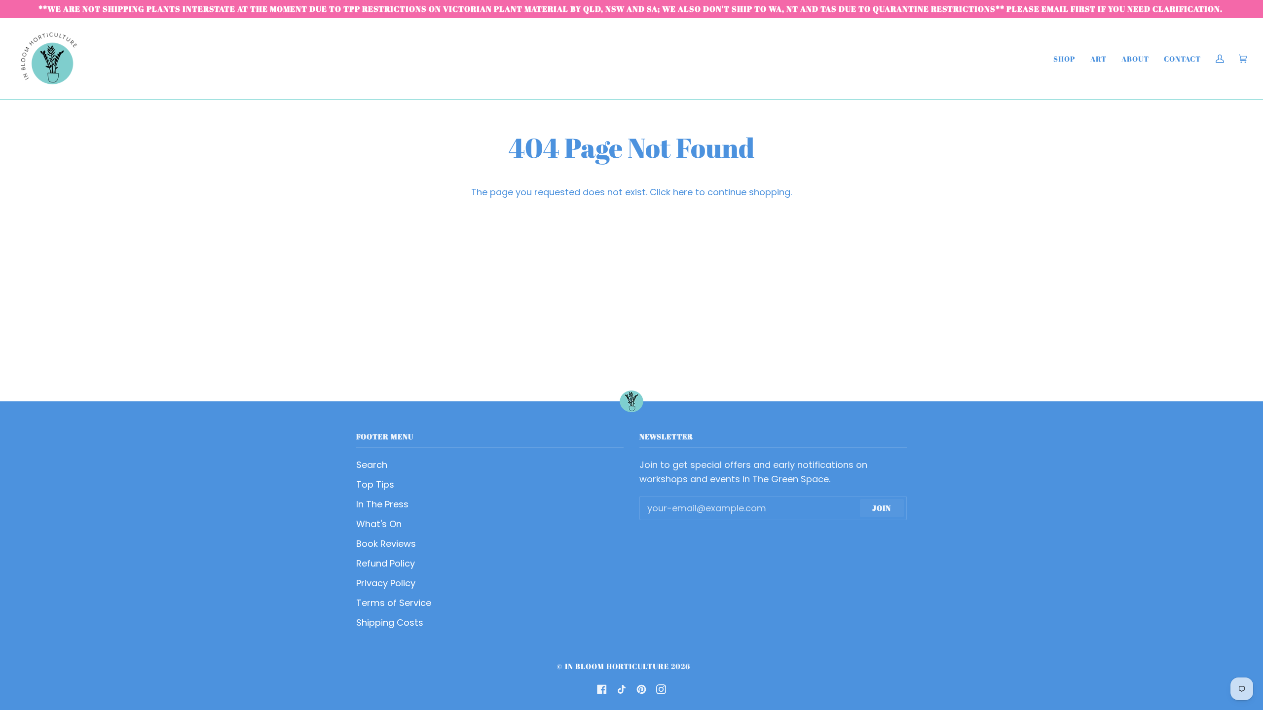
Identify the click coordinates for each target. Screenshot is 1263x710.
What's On (379, 524)
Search (371, 465)
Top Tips (375, 484)
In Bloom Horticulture (617, 666)
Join (881, 508)
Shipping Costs (389, 622)
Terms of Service (393, 603)
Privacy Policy (385, 583)
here (683, 192)
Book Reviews (386, 543)
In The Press (382, 504)
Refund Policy (385, 563)
